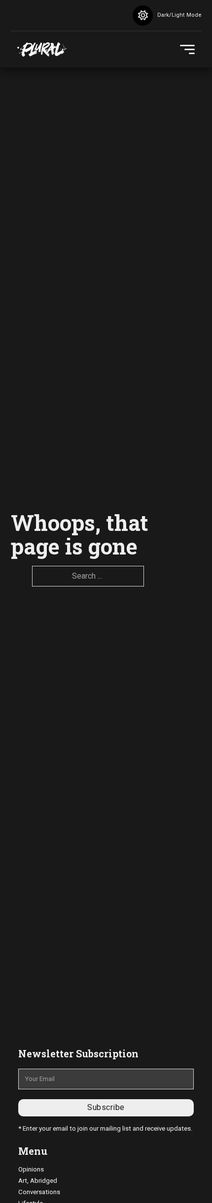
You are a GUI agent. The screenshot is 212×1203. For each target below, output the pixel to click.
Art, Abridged (37, 1180)
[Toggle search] (109, 15)
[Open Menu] (187, 50)
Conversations (39, 1192)
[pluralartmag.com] (42, 49)
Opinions (31, 1169)
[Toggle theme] (143, 15)
